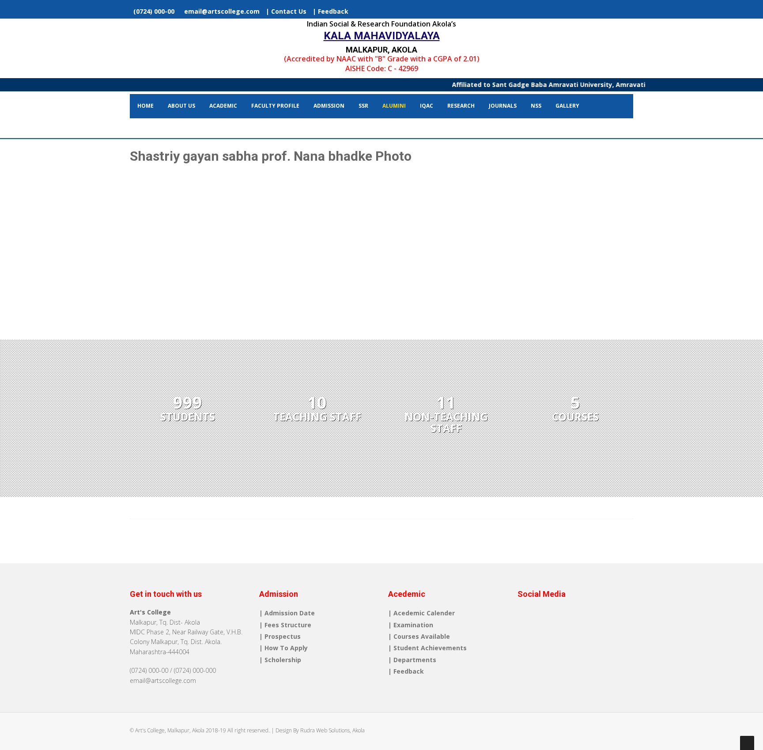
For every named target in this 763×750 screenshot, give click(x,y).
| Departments (412, 660)
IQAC (426, 105)
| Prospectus (280, 636)
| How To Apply (283, 648)
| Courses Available (419, 636)
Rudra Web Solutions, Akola (332, 730)
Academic (223, 105)
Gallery (567, 105)
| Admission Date (287, 613)
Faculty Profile (275, 105)
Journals (503, 105)
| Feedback (330, 11)
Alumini (394, 105)
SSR (363, 105)
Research (461, 105)
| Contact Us (286, 11)
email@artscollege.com (220, 11)
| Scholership (280, 660)
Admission (329, 105)
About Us (181, 105)
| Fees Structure (285, 625)
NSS (536, 105)
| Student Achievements (427, 648)
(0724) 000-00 (153, 11)
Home (145, 105)
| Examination (410, 625)
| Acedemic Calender (421, 613)
